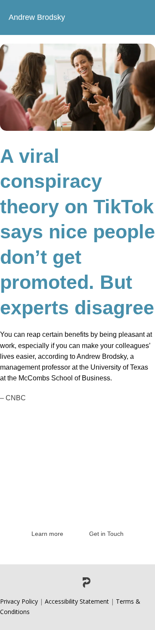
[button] (139, 17)
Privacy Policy (19, 601)
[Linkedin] (50, 582)
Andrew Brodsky (37, 17)
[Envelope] (104, 582)
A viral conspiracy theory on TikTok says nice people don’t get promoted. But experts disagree (77, 232)
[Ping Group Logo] (86, 582)
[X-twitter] (68, 582)
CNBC (16, 398)
